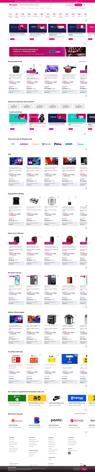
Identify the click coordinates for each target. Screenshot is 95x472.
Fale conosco (50, 439)
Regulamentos (51, 441)
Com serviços (11, 441)
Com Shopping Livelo (13, 442)
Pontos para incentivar (72, 441)
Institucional (51, 437)
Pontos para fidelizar (71, 444)
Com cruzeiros (31, 446)
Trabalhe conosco (51, 451)
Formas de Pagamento (14, 463)
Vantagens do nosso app (72, 450)
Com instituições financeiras (34, 441)
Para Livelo (31, 455)
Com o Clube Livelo (32, 442)
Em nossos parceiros (13, 444)
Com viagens (11, 439)
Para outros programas (33, 452)
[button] (69, 1)
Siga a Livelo (50, 465)
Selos (81, 463)
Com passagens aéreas (33, 444)
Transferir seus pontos (33, 450)
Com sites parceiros (32, 439)
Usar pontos (11, 437)
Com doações (11, 446)
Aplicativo (70, 448)
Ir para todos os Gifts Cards (80, 413)
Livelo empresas (71, 439)
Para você (50, 459)
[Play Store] (69, 453)
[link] (13, 5)
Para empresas (71, 437)
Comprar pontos (51, 457)
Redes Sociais (51, 463)
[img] (84, 465)
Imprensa (50, 448)
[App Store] (69, 452)
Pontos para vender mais (72, 442)
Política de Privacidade (12, 470)
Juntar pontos (32, 437)
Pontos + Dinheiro (12, 451)
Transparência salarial (52, 453)
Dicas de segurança (51, 442)
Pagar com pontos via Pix (13, 448)
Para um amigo (31, 454)
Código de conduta (51, 444)
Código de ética (51, 446)
